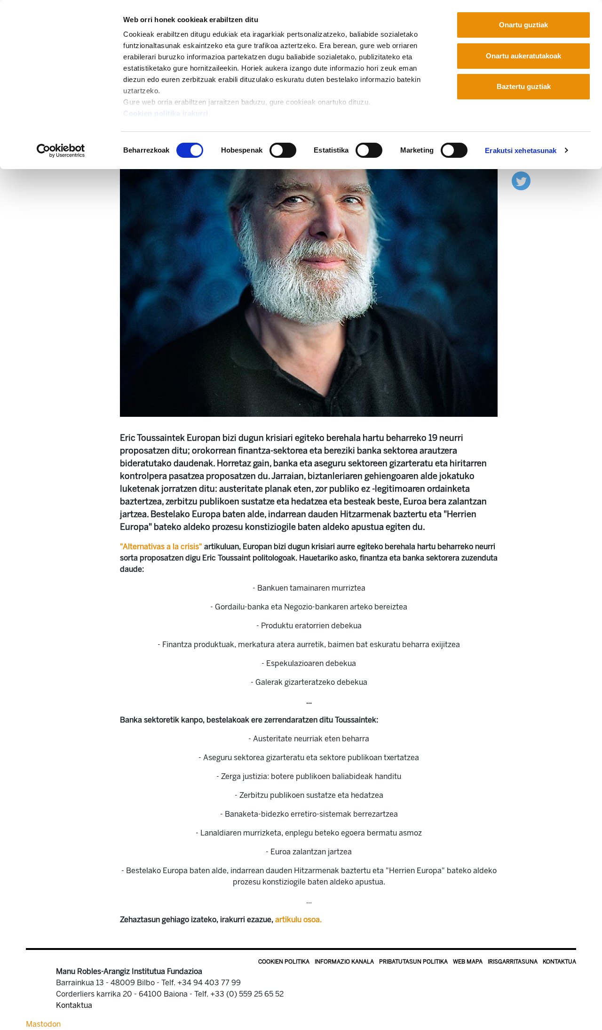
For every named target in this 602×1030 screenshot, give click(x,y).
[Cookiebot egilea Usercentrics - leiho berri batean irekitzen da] (61, 151)
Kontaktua (559, 961)
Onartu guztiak (523, 25)
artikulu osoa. (298, 919)
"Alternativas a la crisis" (161, 546)
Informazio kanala (344, 961)
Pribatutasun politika (413, 961)
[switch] (282, 150)
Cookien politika (283, 961)
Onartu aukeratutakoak (523, 56)
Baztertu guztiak (524, 86)
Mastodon (43, 1024)
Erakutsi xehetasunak (520, 150)
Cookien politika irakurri (165, 113)
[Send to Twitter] (521, 180)
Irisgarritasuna (513, 961)
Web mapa (468, 961)
